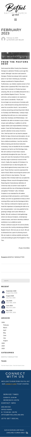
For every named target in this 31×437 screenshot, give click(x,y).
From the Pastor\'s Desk (18, 365)
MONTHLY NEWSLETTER (16, 257)
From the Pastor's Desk (6, 365)
